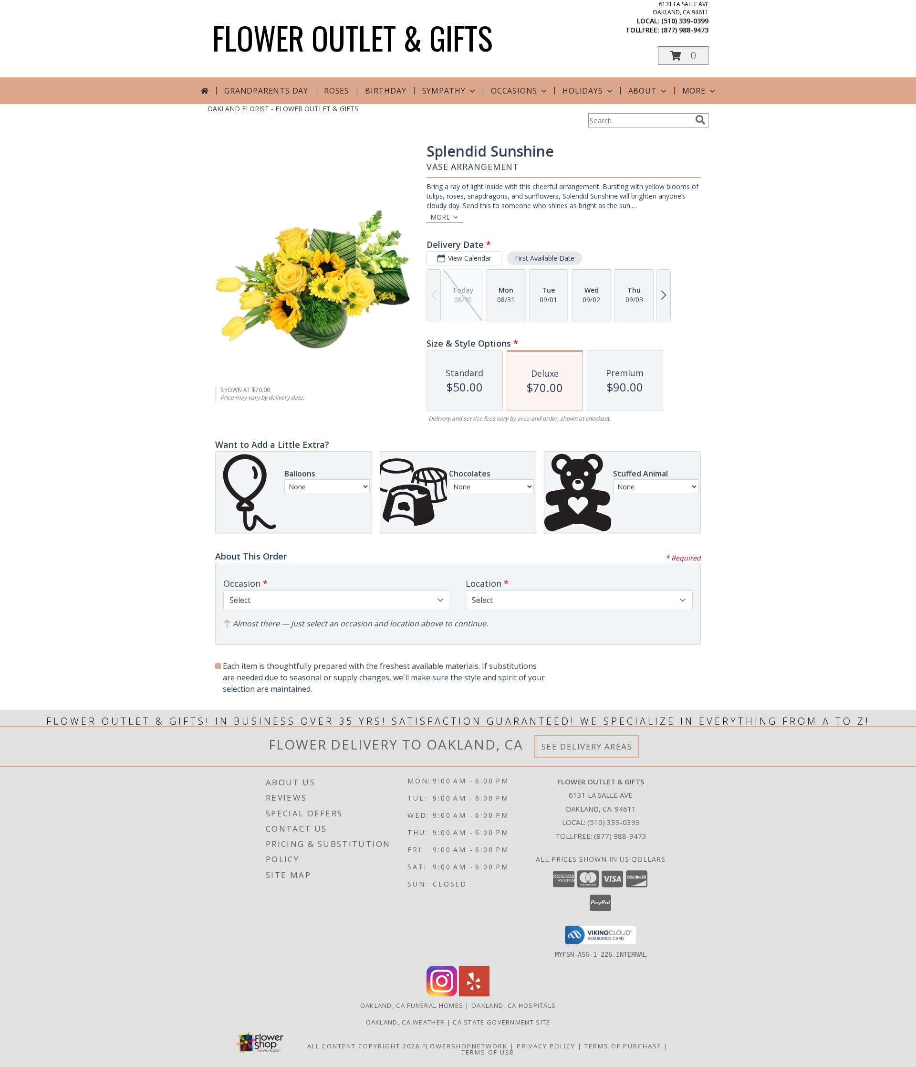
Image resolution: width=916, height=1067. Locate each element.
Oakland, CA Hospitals (513, 1005)
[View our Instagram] (442, 993)
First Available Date (544, 258)
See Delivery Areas (587, 746)
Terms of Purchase (623, 1046)
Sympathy (444, 90)
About (642, 90)
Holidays (582, 90)
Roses (336, 90)
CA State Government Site (501, 1022)
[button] (683, 55)
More (694, 90)
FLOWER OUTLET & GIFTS (352, 37)
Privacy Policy (546, 1046)
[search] (700, 120)
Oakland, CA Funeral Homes (412, 1005)
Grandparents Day (266, 90)
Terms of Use (487, 1052)
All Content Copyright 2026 (363, 1046)
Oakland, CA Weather (405, 1022)
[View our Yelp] (474, 993)
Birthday (385, 90)
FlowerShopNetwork (465, 1046)
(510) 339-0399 (684, 20)
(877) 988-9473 (684, 29)
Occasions (514, 90)
